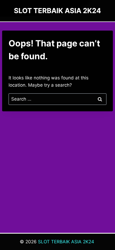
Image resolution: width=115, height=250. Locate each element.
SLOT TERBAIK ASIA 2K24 (66, 241)
